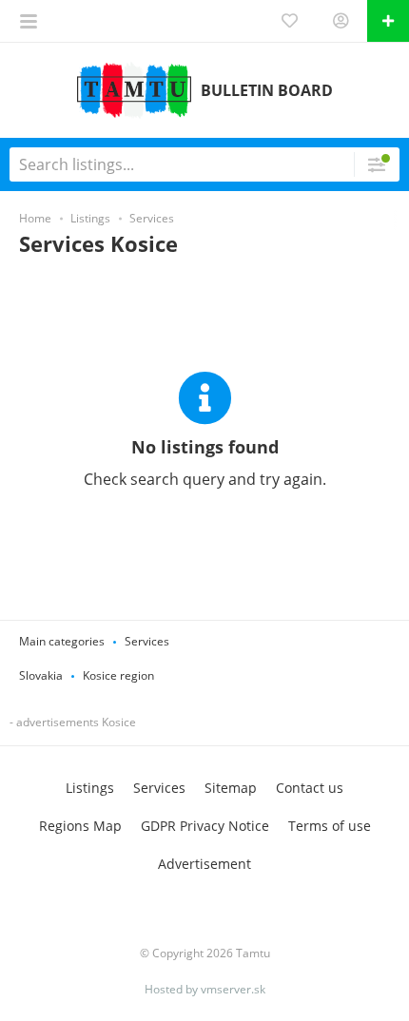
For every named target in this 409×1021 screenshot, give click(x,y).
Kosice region (118, 675)
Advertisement (204, 864)
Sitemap (230, 788)
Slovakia (41, 675)
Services (147, 641)
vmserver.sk (233, 989)
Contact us (309, 788)
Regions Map (80, 826)
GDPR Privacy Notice (205, 826)
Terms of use (329, 826)
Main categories (62, 641)
